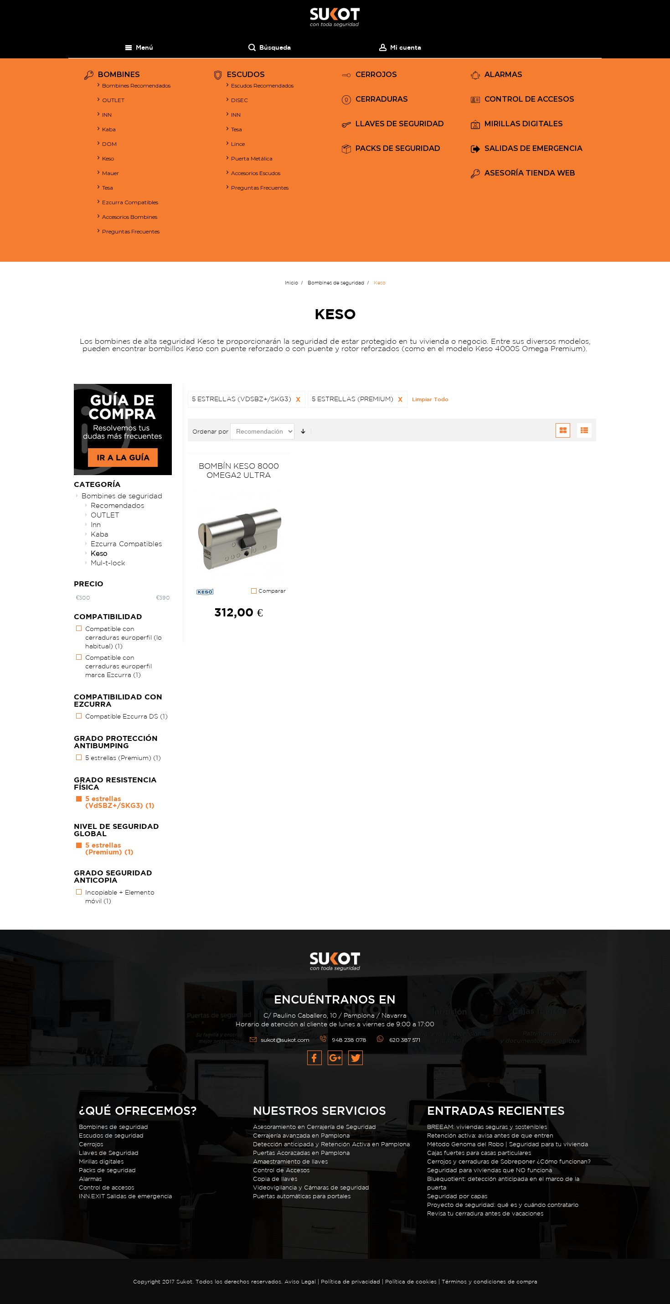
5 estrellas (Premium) (123, 757)
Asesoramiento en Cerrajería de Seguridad (314, 1126)
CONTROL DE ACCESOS (529, 99)
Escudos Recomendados (262, 85)
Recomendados (117, 505)
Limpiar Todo (430, 399)
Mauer (110, 173)
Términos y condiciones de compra (489, 1281)
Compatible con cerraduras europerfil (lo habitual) (123, 637)
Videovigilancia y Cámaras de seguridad (311, 1187)
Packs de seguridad (107, 1170)
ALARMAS (503, 75)
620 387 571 (404, 1039)
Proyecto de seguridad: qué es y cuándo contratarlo (502, 1204)
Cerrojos (91, 1144)
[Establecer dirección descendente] (303, 431)
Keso (108, 158)
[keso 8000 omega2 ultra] (239, 536)
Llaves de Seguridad (109, 1152)
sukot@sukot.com (285, 1039)
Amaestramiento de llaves (290, 1161)
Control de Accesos (281, 1170)
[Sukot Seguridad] (335, 17)
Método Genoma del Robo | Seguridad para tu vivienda (507, 1144)
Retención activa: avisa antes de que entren (490, 1135)
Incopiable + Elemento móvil (120, 897)
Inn (96, 524)
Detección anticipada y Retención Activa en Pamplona (331, 1144)
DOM (109, 143)
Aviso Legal (300, 1281)
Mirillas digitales (101, 1161)
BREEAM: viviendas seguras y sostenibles (487, 1126)
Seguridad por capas (457, 1196)
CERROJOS (376, 75)
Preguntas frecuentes (260, 187)
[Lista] (584, 430)
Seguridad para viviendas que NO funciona (489, 1170)
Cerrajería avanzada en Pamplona (301, 1135)
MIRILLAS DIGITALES (523, 124)
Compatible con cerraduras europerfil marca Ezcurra (118, 666)
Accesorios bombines (129, 216)
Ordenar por (210, 431)
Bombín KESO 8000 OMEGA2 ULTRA (239, 470)
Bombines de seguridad (122, 496)
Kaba (109, 129)
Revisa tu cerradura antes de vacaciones (485, 1213)
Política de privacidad (351, 1281)
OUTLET (113, 100)
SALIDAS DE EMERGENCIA (533, 149)
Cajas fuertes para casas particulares (479, 1152)
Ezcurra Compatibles (130, 202)
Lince (238, 143)
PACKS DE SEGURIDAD (398, 149)
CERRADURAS (382, 99)
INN (107, 114)
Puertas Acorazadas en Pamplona (301, 1152)
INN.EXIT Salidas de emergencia (125, 1196)
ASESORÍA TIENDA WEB (529, 173)
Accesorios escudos (255, 173)
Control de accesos (106, 1187)
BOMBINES (119, 75)
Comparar (271, 591)
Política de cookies (411, 1281)
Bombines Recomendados (136, 85)
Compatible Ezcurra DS (126, 716)
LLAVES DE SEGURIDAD (400, 124)
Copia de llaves (275, 1178)
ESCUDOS (246, 75)
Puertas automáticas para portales (301, 1196)
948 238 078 (349, 1039)
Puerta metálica (252, 158)
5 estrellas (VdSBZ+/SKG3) (120, 802)
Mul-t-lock (108, 563)
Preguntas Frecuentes (131, 231)
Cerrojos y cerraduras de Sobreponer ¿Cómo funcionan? (509, 1161)
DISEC (239, 100)
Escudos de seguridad (111, 1135)
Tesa (107, 187)
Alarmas (90, 1178)
